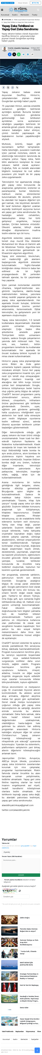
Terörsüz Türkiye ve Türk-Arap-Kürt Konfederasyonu (29, 942)
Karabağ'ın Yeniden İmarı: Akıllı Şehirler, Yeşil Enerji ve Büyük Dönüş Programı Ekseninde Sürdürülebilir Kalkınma (29, 998)
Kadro (15, 15)
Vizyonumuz (30, 1031)
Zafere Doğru (25, 918)
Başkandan (20, 1031)
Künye (20, 3)
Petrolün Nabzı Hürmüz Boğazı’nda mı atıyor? (28, 930)
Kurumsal (5, 15)
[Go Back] (37, 1050)
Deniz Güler (24, 1008)
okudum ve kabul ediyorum (19, 881)
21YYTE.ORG (7, 20)
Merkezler (25, 15)
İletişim (25, 3)
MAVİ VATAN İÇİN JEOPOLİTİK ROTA (26, 964)
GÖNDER (21, 875)
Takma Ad (5, 843)
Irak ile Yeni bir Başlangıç (29, 985)
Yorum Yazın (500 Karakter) (12, 856)
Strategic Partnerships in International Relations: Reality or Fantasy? (29, 976)
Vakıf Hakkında (7, 1031)
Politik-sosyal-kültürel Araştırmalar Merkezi (27, 20)
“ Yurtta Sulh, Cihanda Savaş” (28, 952)
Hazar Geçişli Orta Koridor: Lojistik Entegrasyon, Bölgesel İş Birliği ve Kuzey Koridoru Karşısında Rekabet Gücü (30, 1021)
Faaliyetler (35, 1039)
